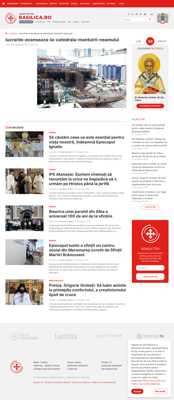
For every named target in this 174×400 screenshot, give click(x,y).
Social (74, 4)
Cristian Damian (65, 152)
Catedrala (42, 4)
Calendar (150, 48)
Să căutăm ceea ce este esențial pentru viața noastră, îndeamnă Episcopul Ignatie (86, 142)
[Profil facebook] (129, 14)
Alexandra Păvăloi (66, 221)
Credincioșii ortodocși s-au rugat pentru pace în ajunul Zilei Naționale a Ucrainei (149, 195)
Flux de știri (26, 22)
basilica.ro (19, 45)
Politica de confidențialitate (104, 382)
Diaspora (64, 4)
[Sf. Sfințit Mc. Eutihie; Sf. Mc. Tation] (150, 73)
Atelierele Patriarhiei (77, 365)
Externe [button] (111, 4)
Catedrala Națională (111, 365)
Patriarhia (12, 4)
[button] (170, 3)
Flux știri (150, 207)
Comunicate (98, 4)
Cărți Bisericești (109, 368)
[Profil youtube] (145, 14)
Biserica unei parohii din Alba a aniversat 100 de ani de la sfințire (80, 213)
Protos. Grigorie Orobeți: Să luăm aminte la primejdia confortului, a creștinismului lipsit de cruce (87, 290)
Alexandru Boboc (66, 189)
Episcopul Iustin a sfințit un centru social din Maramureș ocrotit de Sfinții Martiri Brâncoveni (85, 250)
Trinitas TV (106, 362)
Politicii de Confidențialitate (145, 383)
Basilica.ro (35, 17)
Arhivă (13, 33)
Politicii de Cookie (151, 380)
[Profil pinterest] (141, 14)
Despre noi (38, 382)
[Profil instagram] (137, 14)
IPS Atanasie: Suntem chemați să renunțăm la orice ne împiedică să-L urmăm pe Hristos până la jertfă (83, 179)
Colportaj (72, 368)
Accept (137, 391)
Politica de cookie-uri (81, 382)
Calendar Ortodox (150, 106)
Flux (138, 119)
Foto (121, 4)
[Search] (150, 19)
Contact (76, 22)
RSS (69, 22)
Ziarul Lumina (74, 362)
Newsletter (85, 22)
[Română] (152, 14)
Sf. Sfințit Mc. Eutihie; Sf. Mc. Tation (149, 98)
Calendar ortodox (59, 22)
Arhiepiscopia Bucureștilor (47, 368)
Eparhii (53, 4)
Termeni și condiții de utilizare (57, 382)
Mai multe (160, 391)
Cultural (85, 4)
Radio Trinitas (41, 362)
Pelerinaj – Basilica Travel (46, 365)
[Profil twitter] (133, 14)
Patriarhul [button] (27, 4)
